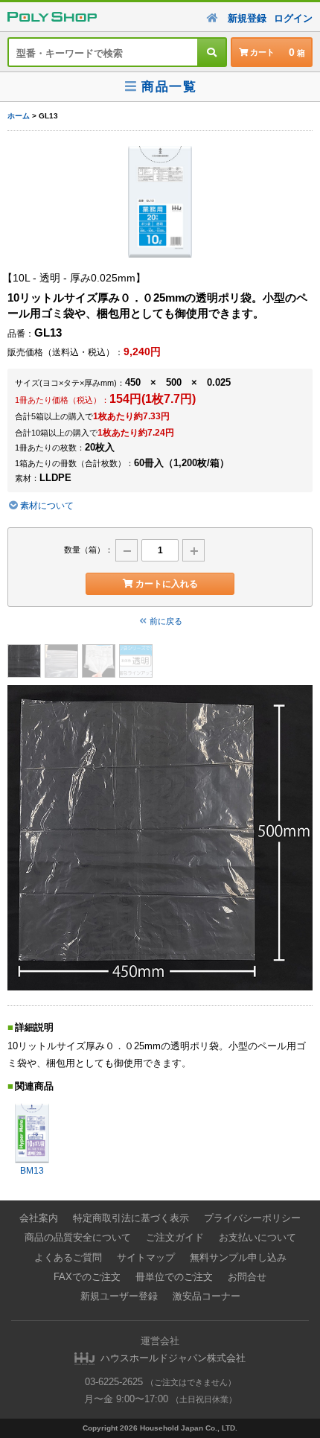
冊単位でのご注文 (174, 1276)
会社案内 (38, 1218)
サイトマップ (146, 1257)
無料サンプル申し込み (238, 1257)
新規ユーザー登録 (119, 1296)
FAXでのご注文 (87, 1276)
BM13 (32, 1170)
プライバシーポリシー (252, 1218)
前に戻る (166, 621)
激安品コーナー (206, 1296)
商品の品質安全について (78, 1237)
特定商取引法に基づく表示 (131, 1218)
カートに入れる (166, 584)
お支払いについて (257, 1237)
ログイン (293, 18)
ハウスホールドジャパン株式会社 (173, 1358)
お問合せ (247, 1276)
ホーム (18, 116)
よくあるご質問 (68, 1257)
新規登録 (247, 18)
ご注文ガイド (175, 1237)
